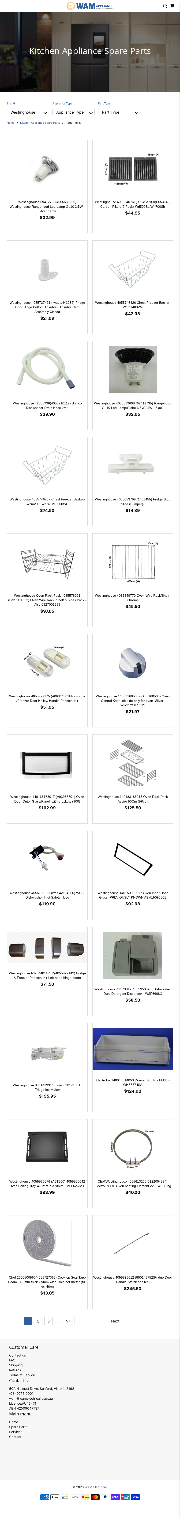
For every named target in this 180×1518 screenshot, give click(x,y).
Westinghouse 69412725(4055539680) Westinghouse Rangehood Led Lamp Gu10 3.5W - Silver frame (47, 206)
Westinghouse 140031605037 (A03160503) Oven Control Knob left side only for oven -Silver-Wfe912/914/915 (133, 700)
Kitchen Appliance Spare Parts (40, 122)
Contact (15, 1437)
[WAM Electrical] (90, 6)
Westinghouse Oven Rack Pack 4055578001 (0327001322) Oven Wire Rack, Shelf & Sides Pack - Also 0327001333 (47, 600)
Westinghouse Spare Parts (23, 112)
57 (68, 1321)
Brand (11, 103)
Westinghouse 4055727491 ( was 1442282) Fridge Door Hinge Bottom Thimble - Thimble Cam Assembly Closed (47, 307)
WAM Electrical (96, 1487)
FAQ (12, 1360)
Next (115, 1321)
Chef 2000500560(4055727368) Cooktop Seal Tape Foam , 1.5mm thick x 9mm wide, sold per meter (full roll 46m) (47, 1282)
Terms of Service (22, 1375)
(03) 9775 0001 (21, 1393)
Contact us (17, 1355)
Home (11, 122)
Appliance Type (62, 103)
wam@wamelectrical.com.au (31, 1398)
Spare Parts (18, 1427)
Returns (15, 1370)
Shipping (16, 1365)
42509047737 (28, 1408)
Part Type (104, 103)
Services (15, 1432)
